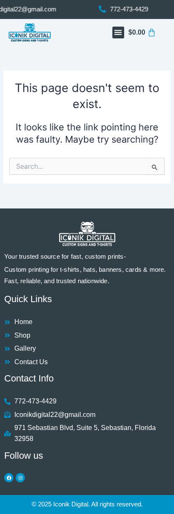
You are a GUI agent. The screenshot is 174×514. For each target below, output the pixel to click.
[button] (118, 33)
